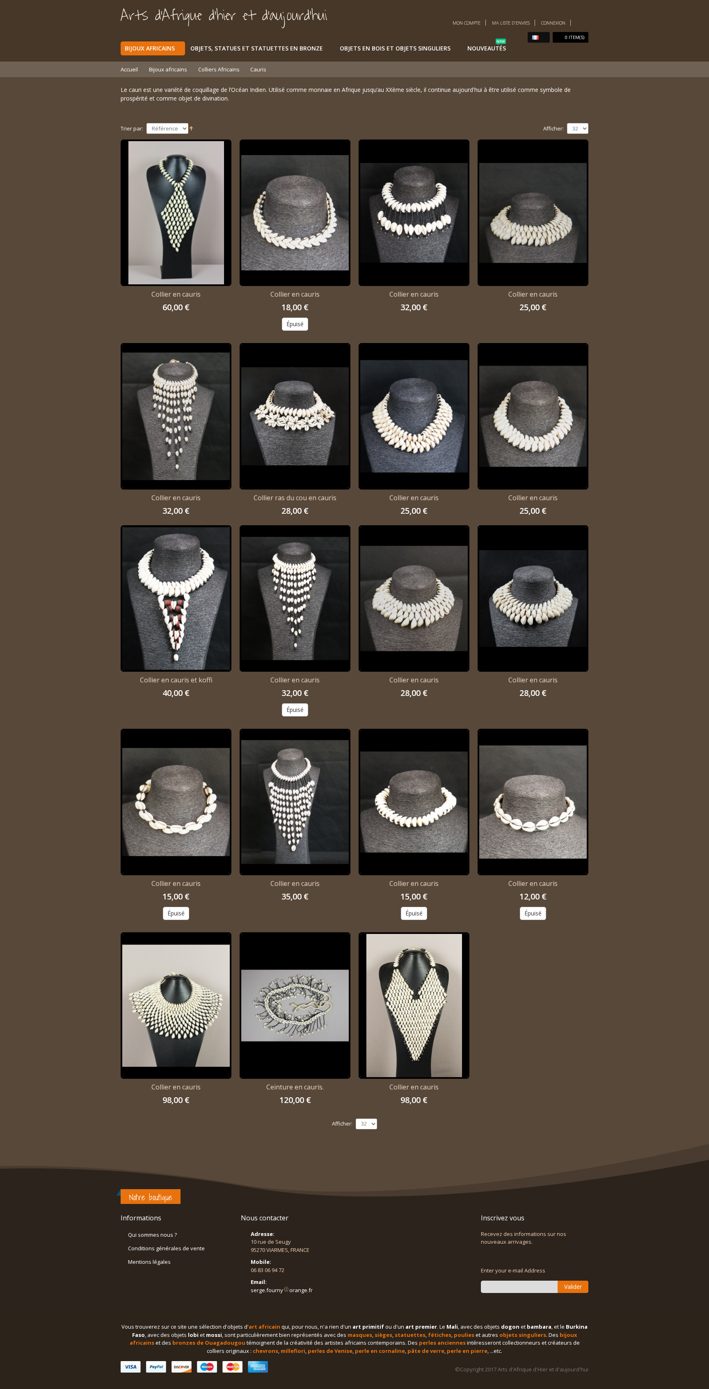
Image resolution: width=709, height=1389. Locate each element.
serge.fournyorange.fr (282, 1290)
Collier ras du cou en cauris (295, 497)
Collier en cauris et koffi (176, 679)
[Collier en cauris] (176, 212)
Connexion (553, 23)
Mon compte (466, 23)
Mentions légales (149, 1261)
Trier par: (132, 128)
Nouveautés (486, 46)
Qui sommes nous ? (152, 1234)
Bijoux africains (150, 48)
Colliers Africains (219, 69)
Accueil (129, 69)
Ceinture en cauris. (295, 1087)
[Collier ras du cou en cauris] (295, 416)
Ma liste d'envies (511, 23)
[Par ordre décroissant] (191, 128)
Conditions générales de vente (166, 1248)
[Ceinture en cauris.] (295, 1005)
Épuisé (295, 324)
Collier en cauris (176, 294)
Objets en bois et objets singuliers (395, 48)
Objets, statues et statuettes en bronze (256, 48)
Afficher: (553, 128)
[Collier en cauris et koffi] (176, 598)
